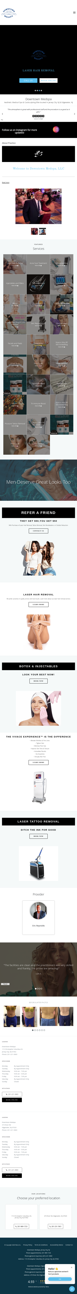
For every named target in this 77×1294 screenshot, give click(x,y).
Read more (5, 182)
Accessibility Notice (56, 1245)
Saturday (15, 1079)
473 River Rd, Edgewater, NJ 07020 (55, 1216)
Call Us (28, 80)
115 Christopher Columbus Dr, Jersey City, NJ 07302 (21, 1217)
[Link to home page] (11, 12)
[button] (35, 90)
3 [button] (39, 988)
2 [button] (37, 988)
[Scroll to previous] (3, 114)
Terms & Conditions (41, 1245)
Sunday (10, 1082)
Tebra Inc (18, 1245)
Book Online (49, 81)
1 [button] (35, 988)
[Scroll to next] (74, 114)
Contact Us (69, 1245)
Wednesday (14, 1071)
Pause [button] (2, 120)
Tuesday (15, 1069)
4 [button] (41, 988)
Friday (14, 1076)
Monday (15, 1066)
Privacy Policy (27, 1245)
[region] (38, 967)
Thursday (14, 1074)
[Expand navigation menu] (74, 12)
